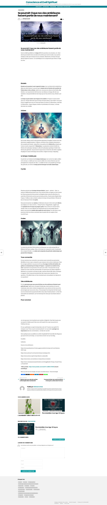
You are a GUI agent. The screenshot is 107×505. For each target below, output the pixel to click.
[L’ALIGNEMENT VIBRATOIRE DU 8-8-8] (29, 406)
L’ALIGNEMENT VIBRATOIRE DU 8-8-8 (29, 415)
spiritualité (21, 497)
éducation (32, 497)
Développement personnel (31, 487)
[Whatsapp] (46, 374)
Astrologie (46, 6)
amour (25, 482)
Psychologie (21, 491)
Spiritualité (38, 6)
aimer (20, 482)
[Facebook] (23, 374)
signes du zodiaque (29, 495)
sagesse (21, 495)
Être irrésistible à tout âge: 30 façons (53, 413)
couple (32, 485)
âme (27, 497)
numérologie (22, 489)
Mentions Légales (72, 502)
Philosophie (53, 6)
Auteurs (61, 503)
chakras (27, 485)
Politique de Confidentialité (83, 502)
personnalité (29, 489)
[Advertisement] (41, 71)
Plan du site (66, 503)
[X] (27, 374)
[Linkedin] (36, 374)
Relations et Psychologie (55, 411)
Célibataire (21, 487)
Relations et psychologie (63, 6)
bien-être (21, 485)
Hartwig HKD (42, 43)
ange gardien (32, 482)
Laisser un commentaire (58, 439)
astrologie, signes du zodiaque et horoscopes (28, 483)
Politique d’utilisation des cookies (61, 502)
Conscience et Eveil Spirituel (41, 2)
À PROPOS (56, 503)
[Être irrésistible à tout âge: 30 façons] (53, 405)
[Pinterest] (41, 374)
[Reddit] (32, 374)
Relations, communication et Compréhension (28, 493)
